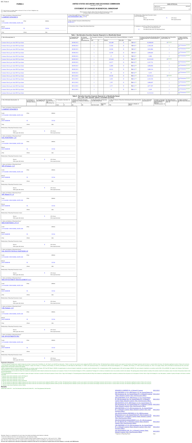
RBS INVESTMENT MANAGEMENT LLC (16, 279)
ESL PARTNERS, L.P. (9, 137)
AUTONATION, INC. (75, 16)
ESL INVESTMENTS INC (10, 336)
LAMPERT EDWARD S (10, 17)
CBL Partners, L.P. (8, 308)
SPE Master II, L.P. (8, 194)
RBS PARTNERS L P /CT (10, 223)
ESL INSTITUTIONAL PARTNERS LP (15, 251)
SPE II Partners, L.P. (8, 166)
